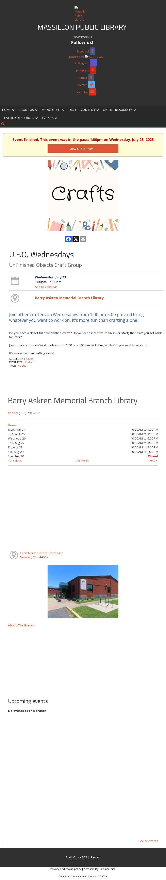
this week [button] (82, 460)
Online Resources (118, 109)
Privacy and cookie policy (65, 869)
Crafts (28, 362)
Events (48, 117)
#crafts (22, 365)
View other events (82, 149)
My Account (52, 109)
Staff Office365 (76, 857)
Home (7, 109)
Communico (108, 869)
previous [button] (15, 460)
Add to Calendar (46, 287)
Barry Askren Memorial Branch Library (69, 297)
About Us (27, 109)
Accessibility (91, 869)
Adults (29, 359)
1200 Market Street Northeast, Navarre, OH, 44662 (42, 555)
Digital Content (82, 109)
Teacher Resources (18, 117)
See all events (148, 841)
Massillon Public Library (82, 27)
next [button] (152, 460)
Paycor (95, 857)
